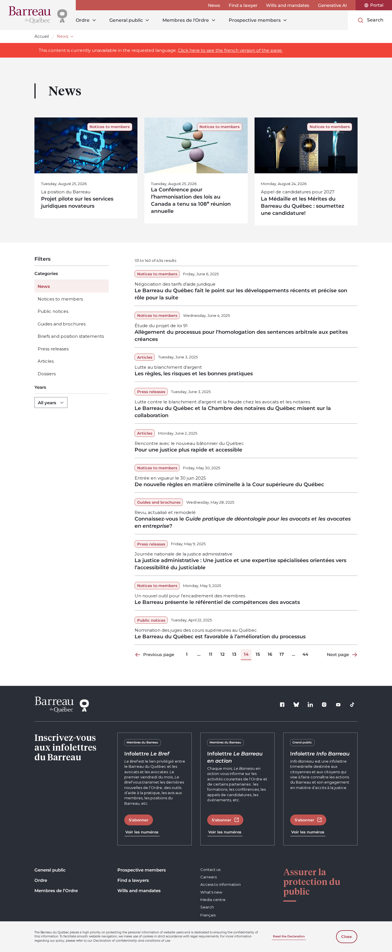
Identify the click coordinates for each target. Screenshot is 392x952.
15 (258, 654)
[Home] (38, 15)
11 (210, 654)
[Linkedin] (310, 704)
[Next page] (354, 654)
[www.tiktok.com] (352, 704)
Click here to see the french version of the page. (230, 50)
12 (222, 654)
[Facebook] (282, 704)
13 (234, 654)
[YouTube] (338, 704)
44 (305, 654)
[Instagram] (324, 704)
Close (346, 937)
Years (40, 387)
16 (270, 654)
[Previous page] (138, 654)
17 (282, 654)
